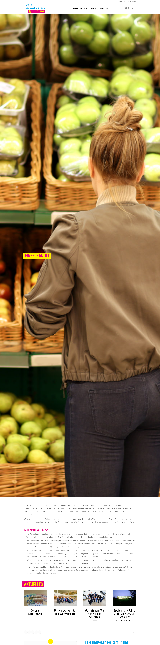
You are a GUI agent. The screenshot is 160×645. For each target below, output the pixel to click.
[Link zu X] (123, 8)
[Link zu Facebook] (120, 8)
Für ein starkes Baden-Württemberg (65, 611)
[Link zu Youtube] (126, 8)
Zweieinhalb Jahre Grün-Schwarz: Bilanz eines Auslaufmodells (124, 615)
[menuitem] (123, 1)
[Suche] (113, 8)
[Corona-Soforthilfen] (35, 598)
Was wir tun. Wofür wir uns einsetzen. (95, 613)
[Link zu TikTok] (134, 8)
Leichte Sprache (132, 1)
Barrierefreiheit (122, 1)
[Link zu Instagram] (129, 8)
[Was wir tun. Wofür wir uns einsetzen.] (94, 598)
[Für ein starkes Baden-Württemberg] (65, 598)
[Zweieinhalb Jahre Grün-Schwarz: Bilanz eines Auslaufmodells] (124, 598)
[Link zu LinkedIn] (131, 8)
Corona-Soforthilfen (35, 611)
